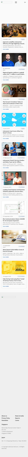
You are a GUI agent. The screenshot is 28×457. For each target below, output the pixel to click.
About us (4, 416)
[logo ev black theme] (6, 2)
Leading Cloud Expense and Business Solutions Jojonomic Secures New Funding (14, 190)
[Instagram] (4, 453)
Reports (17, 418)
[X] (7, 454)
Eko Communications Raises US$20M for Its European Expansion (14, 220)
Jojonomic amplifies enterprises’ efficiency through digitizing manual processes (13, 42)
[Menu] (16, 2)
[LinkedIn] (2, 453)
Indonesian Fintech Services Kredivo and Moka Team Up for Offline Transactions (13, 161)
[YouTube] (12, 453)
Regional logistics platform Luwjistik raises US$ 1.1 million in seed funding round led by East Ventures (14, 73)
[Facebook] (10, 453)
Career (17, 420)
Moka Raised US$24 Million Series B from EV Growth (13, 250)
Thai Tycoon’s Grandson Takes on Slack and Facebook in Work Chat (13, 102)
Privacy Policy (6, 418)
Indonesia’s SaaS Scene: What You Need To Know (13, 132)
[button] (19, 2)
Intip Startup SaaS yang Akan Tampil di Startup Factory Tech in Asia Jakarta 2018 (13, 279)
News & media (19, 416)
